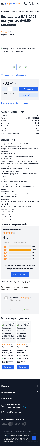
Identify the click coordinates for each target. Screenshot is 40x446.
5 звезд (7, 287)
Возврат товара (22, 103)
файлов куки (8, 441)
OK (34, 438)
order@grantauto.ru (14, 412)
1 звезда (13, 290)
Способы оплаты (7, 103)
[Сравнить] (10, 323)
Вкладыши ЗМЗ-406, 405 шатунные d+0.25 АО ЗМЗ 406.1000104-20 (9, 355)
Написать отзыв (20, 274)
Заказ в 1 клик (28, 95)
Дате (15, 281)
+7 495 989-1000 (12, 407)
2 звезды (4, 290)
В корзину (28, 89)
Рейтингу (25, 281)
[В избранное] (13, 323)
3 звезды (25, 287)
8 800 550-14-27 (12, 404)
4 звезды (16, 287)
